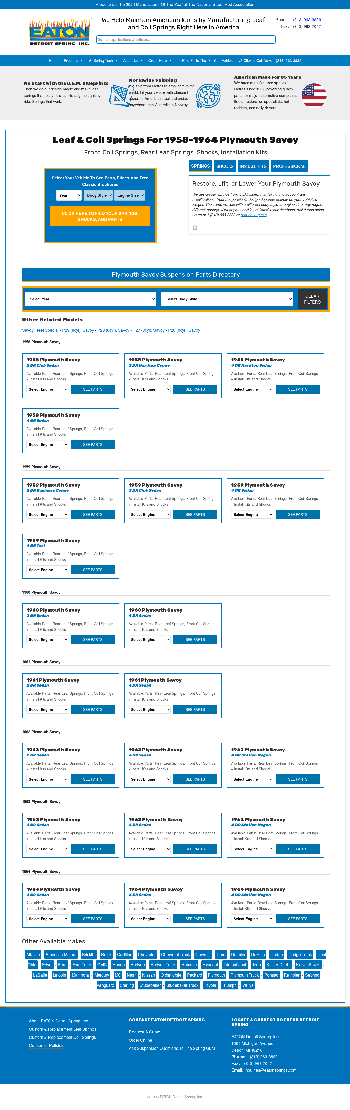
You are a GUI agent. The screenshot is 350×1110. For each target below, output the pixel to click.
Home (54, 60)
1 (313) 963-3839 (305, 20)
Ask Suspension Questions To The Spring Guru (172, 1048)
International (235, 965)
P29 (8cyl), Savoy (78, 330)
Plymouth (216, 975)
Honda (118, 965)
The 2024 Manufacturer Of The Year (150, 4)
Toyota (210, 985)
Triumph (229, 985)
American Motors (61, 954)
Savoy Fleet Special (40, 330)
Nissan (148, 975)
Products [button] (71, 60)
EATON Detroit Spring (55, 26)
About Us (130, 60)
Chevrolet (147, 954)
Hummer (189, 965)
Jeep (256, 965)
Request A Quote (144, 1032)
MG (118, 975)
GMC (102, 965)
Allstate (33, 954)
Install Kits (253, 166)
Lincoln (59, 975)
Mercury (102, 975)
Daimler (238, 954)
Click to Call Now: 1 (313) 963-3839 (272, 60)
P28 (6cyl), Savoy (113, 330)
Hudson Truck (163, 965)
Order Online (140, 1040)
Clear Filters (312, 299)
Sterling (127, 985)
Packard (194, 975)
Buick (106, 954)
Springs (200, 166)
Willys (247, 985)
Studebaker (150, 985)
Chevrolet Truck (175, 954)
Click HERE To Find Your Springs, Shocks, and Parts (100, 216)
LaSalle (40, 975)
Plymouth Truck (245, 975)
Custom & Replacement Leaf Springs (62, 1029)
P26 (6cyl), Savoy (184, 330)
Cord (221, 954)
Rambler (292, 975)
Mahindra (80, 975)
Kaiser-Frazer (308, 965)
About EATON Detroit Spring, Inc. (59, 1021)
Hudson (137, 965)
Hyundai (210, 965)
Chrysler (203, 954)
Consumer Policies (46, 1045)
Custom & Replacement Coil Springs (62, 1037)
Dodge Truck (300, 954)
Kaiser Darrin (278, 965)
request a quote (254, 214)
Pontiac (271, 975)
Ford (62, 965)
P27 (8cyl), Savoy (149, 330)
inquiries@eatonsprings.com (270, 1070)
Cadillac (124, 954)
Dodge (277, 954)
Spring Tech (103, 60)
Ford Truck (82, 965)
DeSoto (258, 954)
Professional (289, 166)
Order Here (157, 60)
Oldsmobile (171, 975)
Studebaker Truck (182, 985)
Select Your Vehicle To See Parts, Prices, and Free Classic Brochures (100, 181)
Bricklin (89, 954)
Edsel (47, 965)
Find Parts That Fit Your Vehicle (207, 60)
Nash (132, 975)
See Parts (92, 389)
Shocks (225, 166)
